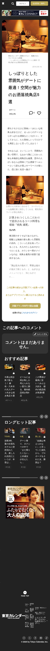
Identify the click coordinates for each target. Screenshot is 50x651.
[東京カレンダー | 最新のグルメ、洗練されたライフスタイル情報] (3, 3)
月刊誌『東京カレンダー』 (41, 608)
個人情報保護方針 (32, 610)
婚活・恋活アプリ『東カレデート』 (40, 613)
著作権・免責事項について (32, 617)
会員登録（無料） (39, 3)
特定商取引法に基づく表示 (32, 625)
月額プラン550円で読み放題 (25, 305)
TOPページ (27, 605)
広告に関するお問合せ (27, 617)
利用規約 (32, 604)
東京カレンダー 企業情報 (27, 624)
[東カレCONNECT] (25, 13)
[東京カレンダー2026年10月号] (25, 502)
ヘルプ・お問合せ (27, 610)
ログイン (22, 4)
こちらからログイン (29, 312)
